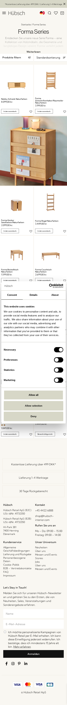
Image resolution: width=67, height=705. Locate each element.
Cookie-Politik (11, 564)
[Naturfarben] (2, 425)
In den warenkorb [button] (10, 111)
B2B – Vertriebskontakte (17, 568)
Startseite (26, 24)
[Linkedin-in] (26, 663)
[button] (16, 57)
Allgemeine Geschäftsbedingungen (16, 549)
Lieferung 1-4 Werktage (33, 477)
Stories (39, 558)
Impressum (9, 575)
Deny (33, 416)
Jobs (37, 561)
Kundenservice (12, 542)
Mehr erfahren (22, 646)
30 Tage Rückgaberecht (33, 491)
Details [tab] (34, 295)
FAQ (5, 571)
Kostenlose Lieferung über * (33, 464)
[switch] (58, 359)
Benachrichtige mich (44, 434)
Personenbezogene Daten (14, 559)
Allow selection (33, 405)
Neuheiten (41, 547)
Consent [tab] (12, 295)
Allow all (33, 395)
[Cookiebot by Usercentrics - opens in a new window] (49, 286)
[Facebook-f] (6, 663)
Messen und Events (46, 554)
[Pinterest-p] (19, 663)
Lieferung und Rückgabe (17, 554)
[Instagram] (13, 663)
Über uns (40, 551)
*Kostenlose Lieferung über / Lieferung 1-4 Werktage (33, 4)
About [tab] (55, 295)
